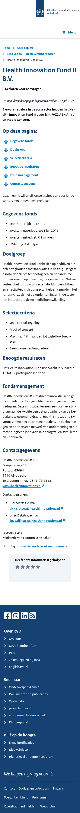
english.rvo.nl (18, 667)
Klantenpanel (18, 722)
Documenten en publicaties (28, 694)
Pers (12, 653)
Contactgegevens (22, 184)
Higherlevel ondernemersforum (31, 757)
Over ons (15, 639)
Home (6, 48)
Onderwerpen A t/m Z (24, 687)
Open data (16, 701)
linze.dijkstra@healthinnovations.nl (35, 521)
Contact (9, 788)
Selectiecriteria (21, 158)
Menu (72, 32)
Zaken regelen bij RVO (24, 660)
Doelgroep (18, 149)
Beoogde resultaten (24, 166)
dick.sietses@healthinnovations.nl (34, 508)
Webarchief (48, 806)
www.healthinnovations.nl (22, 486)
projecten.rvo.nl (20, 708)
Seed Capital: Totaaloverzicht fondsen (31, 54)
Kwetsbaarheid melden (20, 806)
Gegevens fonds (21, 141)
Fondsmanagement (24, 175)
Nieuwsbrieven (19, 750)
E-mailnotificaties (21, 742)
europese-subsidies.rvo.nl (27, 715)
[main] (40, 321)
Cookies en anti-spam (34, 788)
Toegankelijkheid (16, 797)
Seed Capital (25, 48)
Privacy (58, 788)
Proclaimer (40, 797)
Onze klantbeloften (22, 646)
